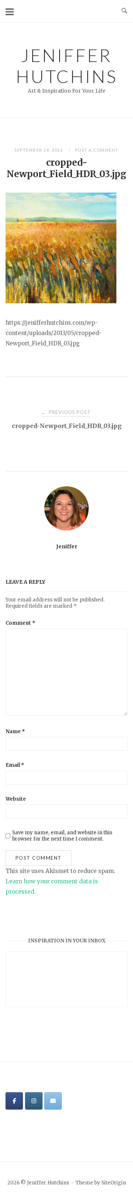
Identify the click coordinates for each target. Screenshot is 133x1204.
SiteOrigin (113, 1183)
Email (15, 765)
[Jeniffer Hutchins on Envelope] (53, 1101)
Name (15, 731)
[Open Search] (124, 11)
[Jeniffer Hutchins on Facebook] (14, 1101)
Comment (20, 623)
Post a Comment (97, 150)
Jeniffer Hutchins (66, 66)
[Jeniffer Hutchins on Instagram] (33, 1101)
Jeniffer (66, 546)
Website (16, 799)
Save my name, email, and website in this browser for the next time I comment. (62, 835)
